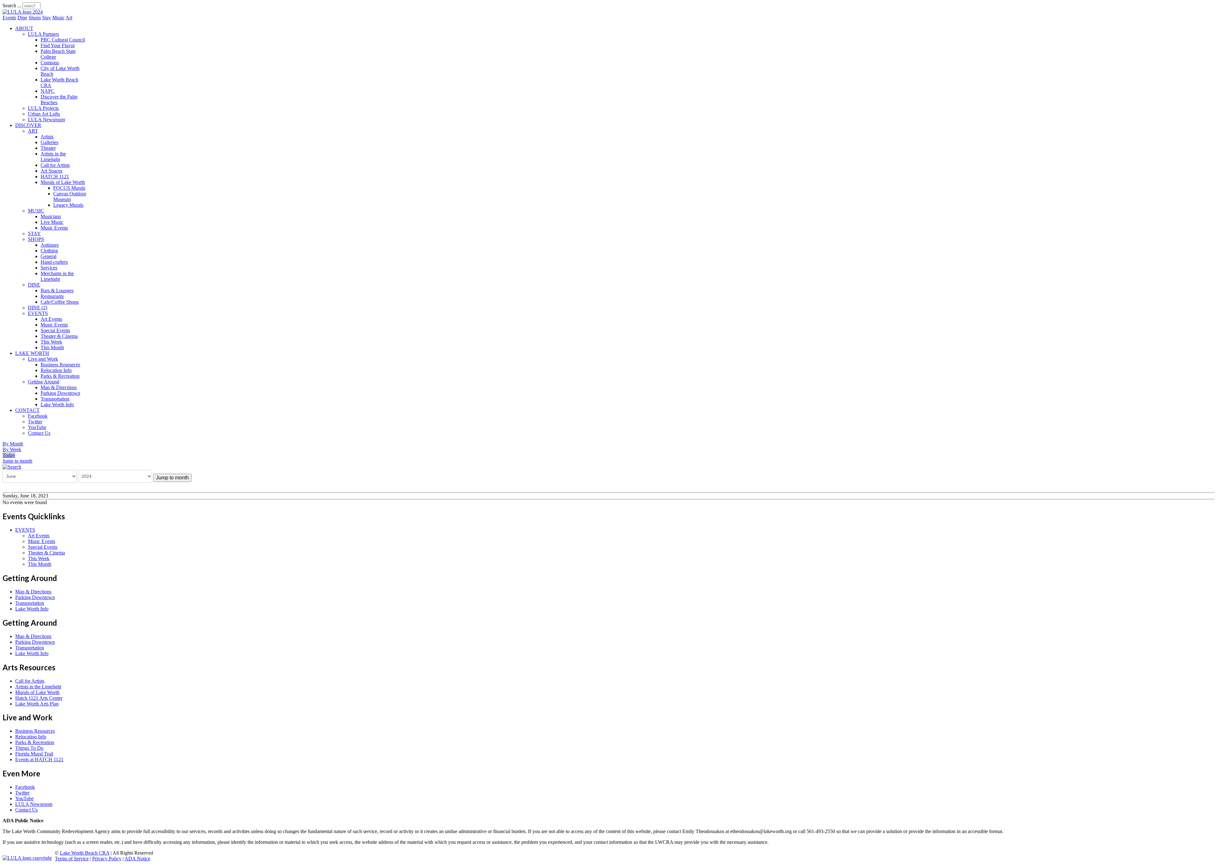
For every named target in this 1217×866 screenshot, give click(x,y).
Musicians (51, 216)
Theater (48, 148)
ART (33, 131)
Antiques (50, 245)
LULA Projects (43, 108)
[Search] (12, 466)
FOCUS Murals (69, 188)
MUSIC (36, 210)
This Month (52, 347)
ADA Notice (137, 858)
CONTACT (27, 410)
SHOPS (36, 239)
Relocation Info (56, 370)
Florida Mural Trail (34, 753)
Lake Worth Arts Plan (37, 703)
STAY (34, 233)
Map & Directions (59, 387)
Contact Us (39, 433)
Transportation (55, 398)
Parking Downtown (60, 393)
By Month (13, 443)
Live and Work (43, 359)
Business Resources (60, 364)
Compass (50, 62)
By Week (12, 449)
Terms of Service (72, 858)
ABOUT (24, 28)
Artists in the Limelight (53, 156)
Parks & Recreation (60, 376)
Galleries (49, 142)
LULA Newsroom (46, 119)
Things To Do (29, 748)
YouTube (37, 427)
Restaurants (52, 296)
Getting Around (43, 381)
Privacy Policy (106, 858)
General (48, 256)
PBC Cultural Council (63, 39)
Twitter (35, 421)
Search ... (12, 5)
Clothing (49, 250)
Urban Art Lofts (44, 114)
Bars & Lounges (57, 290)
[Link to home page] (23, 12)
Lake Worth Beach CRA (84, 853)
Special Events (55, 330)
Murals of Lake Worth (63, 182)
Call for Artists (55, 165)
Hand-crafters (54, 262)
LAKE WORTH (32, 353)
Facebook (38, 416)
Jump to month (17, 461)
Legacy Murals (68, 205)
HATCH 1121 (55, 176)
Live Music (52, 222)
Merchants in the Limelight (57, 276)
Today (9, 455)
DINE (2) (37, 307)
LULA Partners (43, 34)
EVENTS (38, 313)
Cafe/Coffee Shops (60, 302)
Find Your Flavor (58, 45)
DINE (34, 285)
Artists (47, 136)
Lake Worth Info (57, 404)
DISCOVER (28, 125)
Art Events (51, 319)
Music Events (54, 228)
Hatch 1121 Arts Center (38, 698)
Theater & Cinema (59, 336)
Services (49, 267)
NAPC (48, 91)
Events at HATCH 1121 (39, 759)
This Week (51, 342)
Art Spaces (51, 171)
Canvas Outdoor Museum (69, 196)
